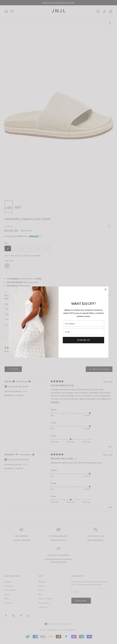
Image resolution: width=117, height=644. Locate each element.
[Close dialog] (105, 289)
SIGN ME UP (83, 340)
